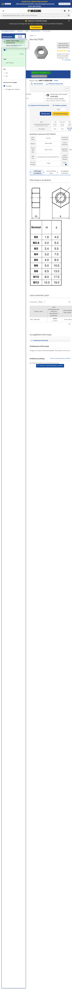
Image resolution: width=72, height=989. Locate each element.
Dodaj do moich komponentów (39, 105)
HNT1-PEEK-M (9, 63)
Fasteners (20, 31)
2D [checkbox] (7, 73)
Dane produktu (38, 83)
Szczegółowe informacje (65, 172)
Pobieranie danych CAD (55, 83)
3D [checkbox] (7, 76)
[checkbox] (13, 50)
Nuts (27, 31)
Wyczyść (22, 54)
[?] (66, 164)
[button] (64, 4)
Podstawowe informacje (40, 340)
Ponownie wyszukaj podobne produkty (51, 365)
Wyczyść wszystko (20, 36)
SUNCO (32, 35)
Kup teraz (47, 114)
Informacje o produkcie (37, 172)
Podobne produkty (60, 105)
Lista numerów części (51, 172)
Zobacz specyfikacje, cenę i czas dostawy (14, 45)
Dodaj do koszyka (62, 114)
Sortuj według (61, 311)
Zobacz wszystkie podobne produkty (60, 358)
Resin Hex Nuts (35, 31)
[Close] (69, 20)
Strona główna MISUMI (8, 31)
